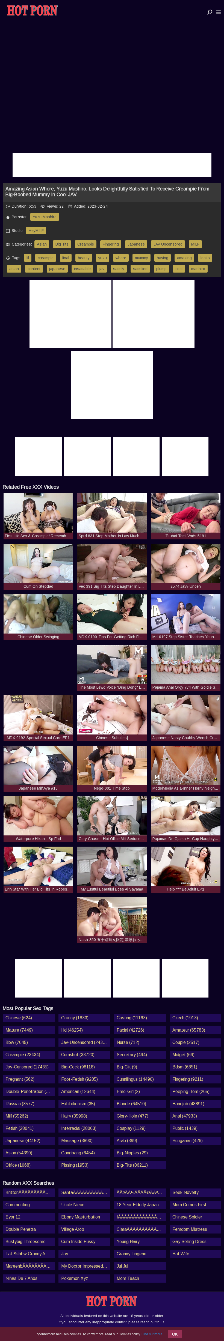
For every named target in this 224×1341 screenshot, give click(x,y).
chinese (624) (18, 1018)
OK (175, 1334)
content (34, 269)
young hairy (128, 1241)
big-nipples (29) (132, 1153)
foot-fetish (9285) (79, 1079)
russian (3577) (19, 1103)
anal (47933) (184, 1116)
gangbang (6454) (78, 1153)
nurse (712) (128, 1042)
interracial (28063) (78, 1128)
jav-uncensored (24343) (85, 1042)
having (162, 258)
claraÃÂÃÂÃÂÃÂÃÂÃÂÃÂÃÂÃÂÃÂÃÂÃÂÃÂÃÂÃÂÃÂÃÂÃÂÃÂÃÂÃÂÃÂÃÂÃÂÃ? (141, 1229)
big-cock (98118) (78, 1067)
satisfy (118, 269)
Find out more (152, 1334)
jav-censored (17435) (27, 1067)
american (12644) (78, 1091)
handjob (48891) (188, 1103)
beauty (84, 258)
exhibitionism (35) (78, 1103)
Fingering (111, 244)
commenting (17, 1204)
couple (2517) (185, 1042)
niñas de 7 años (21, 1278)
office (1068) (18, 1165)
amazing (184, 258)
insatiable (82, 269)
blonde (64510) (131, 1103)
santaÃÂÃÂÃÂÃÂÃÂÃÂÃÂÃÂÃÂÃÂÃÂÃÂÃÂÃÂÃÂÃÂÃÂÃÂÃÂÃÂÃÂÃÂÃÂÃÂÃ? (85, 1192)
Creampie (85, 244)
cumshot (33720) (78, 1054)
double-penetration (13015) (30, 1091)
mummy (141, 258)
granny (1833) (75, 1018)
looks (205, 258)
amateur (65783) (188, 1030)
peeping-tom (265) (191, 1091)
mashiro (198, 269)
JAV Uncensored (168, 244)
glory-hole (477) (132, 1116)
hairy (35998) (74, 1116)
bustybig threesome (25, 1241)
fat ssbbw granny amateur (30, 1254)
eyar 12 (12, 1217)
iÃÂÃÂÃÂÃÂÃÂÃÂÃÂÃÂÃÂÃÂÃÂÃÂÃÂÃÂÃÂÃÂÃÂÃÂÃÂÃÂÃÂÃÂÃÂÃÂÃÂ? (141, 1217)
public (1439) (185, 1128)
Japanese (136, 244)
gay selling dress (189, 1241)
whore (121, 258)
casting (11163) (132, 1018)
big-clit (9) (127, 1067)
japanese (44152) (22, 1140)
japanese (57, 269)
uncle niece (72, 1204)
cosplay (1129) (131, 1128)
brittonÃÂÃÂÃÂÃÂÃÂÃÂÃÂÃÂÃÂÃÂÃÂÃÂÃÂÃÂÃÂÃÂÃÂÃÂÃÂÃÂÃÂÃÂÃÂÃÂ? (30, 1192)
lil (27, 258)
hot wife (180, 1254)
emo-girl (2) (128, 1091)
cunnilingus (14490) (135, 1079)
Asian (42, 244)
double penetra (20, 1229)
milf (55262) (16, 1116)
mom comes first (189, 1204)
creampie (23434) (22, 1054)
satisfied (140, 269)
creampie (46, 258)
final (65, 258)
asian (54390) (18, 1153)
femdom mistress (189, 1229)
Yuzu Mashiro (45, 217)
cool (178, 269)
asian (14, 269)
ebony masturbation (80, 1217)
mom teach (128, 1278)
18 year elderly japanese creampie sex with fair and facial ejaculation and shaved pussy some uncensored (141, 1204)
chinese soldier (187, 1217)
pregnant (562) (19, 1079)
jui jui (122, 1266)
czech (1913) (185, 1018)
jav (101, 269)
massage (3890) (77, 1140)
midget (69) (183, 1054)
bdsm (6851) (184, 1067)
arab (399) (127, 1140)
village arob (72, 1229)
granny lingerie (131, 1254)
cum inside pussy (78, 1241)
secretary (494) (132, 1054)
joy (64, 1254)
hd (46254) (72, 1030)
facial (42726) (130, 1030)
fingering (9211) (187, 1079)
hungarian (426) (187, 1140)
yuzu (102, 258)
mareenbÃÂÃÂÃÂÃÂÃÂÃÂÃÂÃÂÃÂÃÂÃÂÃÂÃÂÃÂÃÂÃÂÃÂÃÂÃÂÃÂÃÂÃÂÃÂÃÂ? (30, 1266)
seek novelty (185, 1192)
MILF (195, 244)
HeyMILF (36, 230)
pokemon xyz (74, 1278)
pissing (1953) (75, 1165)
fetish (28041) (19, 1128)
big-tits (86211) (132, 1165)
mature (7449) (19, 1030)
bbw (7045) (16, 1042)
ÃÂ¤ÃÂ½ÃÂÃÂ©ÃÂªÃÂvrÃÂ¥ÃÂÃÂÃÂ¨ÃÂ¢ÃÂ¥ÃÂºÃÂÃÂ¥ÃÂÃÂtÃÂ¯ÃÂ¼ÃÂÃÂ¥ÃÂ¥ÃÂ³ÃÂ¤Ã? (141, 1192)
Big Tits (62, 244)
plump (161, 269)
